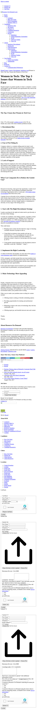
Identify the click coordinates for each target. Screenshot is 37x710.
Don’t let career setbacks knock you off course (16, 372)
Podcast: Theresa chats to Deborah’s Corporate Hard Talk (19, 369)
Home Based (7, 485)
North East (7, 473)
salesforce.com (12, 351)
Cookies (6, 432)
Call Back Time (6, 501)
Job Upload (5, 531)
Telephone (5, 500)
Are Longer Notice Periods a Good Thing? (15, 378)
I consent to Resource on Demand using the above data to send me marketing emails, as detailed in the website (18, 589)
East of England (8, 471)
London (6, 467)
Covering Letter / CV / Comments (11, 667)
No (5, 594)
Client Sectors (8, 457)
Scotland (6, 481)
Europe (6, 487)
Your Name (5, 498)
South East (7, 468)
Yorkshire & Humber (10, 479)
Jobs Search (7, 441)
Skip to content (5, 1)
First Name (5, 524)
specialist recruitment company (12, 221)
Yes (5, 592)
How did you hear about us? (10, 584)
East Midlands (8, 476)
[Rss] (3, 410)
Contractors (7, 445)
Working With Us (9, 423)
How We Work (8, 439)
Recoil (6, 415)
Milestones (7, 426)
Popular (6, 364)
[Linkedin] (1, 410)
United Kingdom (8, 465)
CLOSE (3, 514)
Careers (32, 350)
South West (7, 470)
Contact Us (4, 401)
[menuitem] (20, 6)
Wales (5, 482)
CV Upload (5, 624)
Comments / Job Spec (8, 580)
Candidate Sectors (9, 444)
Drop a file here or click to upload (11, 568)
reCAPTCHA (6, 503)
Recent (6, 366)
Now (4, 412)
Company (6, 422)
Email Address (6, 529)
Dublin (6, 484)
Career (28, 350)
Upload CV (7, 442)
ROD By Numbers (9, 428)
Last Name (5, 526)
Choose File (24, 568)
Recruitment (4, 351)
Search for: (4, 359)
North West (7, 474)
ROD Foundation (9, 429)
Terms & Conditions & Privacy (12, 431)
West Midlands (8, 477)
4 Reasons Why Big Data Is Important (14, 375)
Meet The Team (8, 425)
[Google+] (4, 410)
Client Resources (8, 458)
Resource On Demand (7, 328)
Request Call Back (7, 511)
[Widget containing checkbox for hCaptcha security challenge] (15, 507)
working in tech (18, 122)
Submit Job (7, 455)
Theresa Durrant (5, 350)
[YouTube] (2, 410)
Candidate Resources (10, 447)
